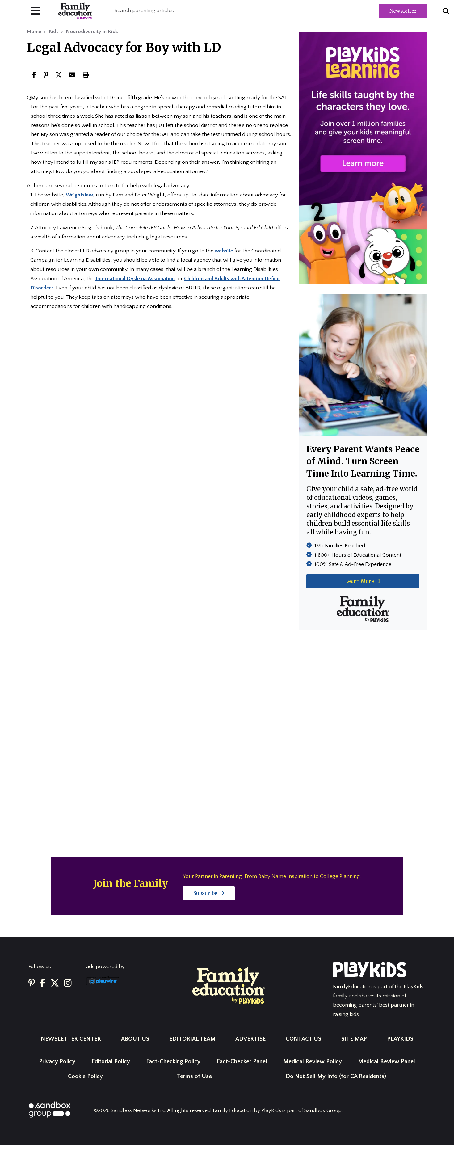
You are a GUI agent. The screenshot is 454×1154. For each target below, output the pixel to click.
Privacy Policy (57, 1061)
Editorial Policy (110, 1061)
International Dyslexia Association (135, 279)
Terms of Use (194, 1076)
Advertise (250, 1039)
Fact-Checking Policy (173, 1061)
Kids (53, 31)
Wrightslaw (79, 195)
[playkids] (363, 158)
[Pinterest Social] (31, 983)
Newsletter (403, 11)
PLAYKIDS (400, 1039)
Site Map (354, 1039)
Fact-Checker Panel (242, 1061)
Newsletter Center (71, 1039)
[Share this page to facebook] (34, 76)
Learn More (360, 581)
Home (34, 31)
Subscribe (206, 893)
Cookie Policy (85, 1076)
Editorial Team (192, 1039)
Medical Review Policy (312, 1061)
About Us (135, 1039)
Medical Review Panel (386, 1061)
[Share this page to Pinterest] (46, 76)
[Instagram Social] (68, 983)
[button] (59, 76)
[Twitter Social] (54, 983)
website (224, 251)
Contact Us (303, 1039)
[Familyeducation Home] (229, 985)
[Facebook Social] (42, 983)
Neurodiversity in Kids (92, 31)
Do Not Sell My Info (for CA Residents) (336, 1076)
